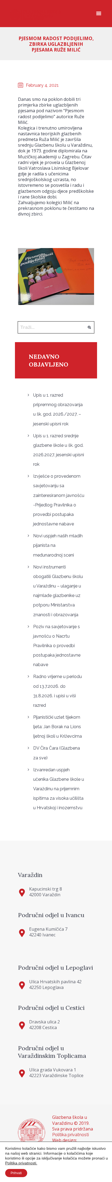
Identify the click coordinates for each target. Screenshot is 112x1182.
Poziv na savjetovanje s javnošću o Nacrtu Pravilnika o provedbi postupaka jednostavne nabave (56, 645)
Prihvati (16, 1173)
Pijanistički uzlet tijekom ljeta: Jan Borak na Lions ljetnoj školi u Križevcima (57, 727)
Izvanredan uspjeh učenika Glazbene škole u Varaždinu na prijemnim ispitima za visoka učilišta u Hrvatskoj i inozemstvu (58, 789)
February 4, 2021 (42, 85)
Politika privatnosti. (21, 1163)
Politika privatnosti (70, 1134)
